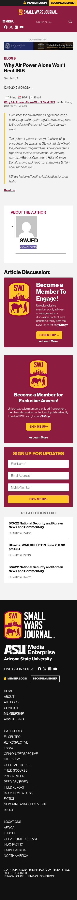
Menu (9, 21)
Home (8, 691)
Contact (11, 708)
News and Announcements (25, 804)
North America (16, 856)
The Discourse (15, 770)
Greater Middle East (20, 839)
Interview (12, 759)
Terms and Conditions (40, 876)
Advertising (14, 719)
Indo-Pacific (13, 844)
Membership (14, 713)
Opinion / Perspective (21, 754)
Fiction (9, 799)
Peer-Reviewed (16, 782)
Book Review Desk (18, 793)
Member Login (37, 3)
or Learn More (48, 341)
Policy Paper (14, 776)
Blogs (10, 58)
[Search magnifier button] (70, 21)
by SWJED (11, 78)
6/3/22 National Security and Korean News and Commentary (36, 525)
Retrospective (16, 742)
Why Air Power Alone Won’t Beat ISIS (29, 102)
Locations (12, 822)
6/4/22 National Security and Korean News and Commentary (36, 569)
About (9, 697)
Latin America (15, 850)
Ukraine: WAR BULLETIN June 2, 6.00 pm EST (37, 547)
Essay (9, 748)
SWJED (29, 240)
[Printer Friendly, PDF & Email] (23, 97)
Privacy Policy (13, 876)
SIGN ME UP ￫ (38, 426)
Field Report (14, 787)
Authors (11, 702)
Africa (9, 828)
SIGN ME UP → (49, 335)
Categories (13, 731)
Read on (9, 190)
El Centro (12, 737)
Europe (10, 833)
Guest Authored (17, 765)
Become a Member (63, 3)
